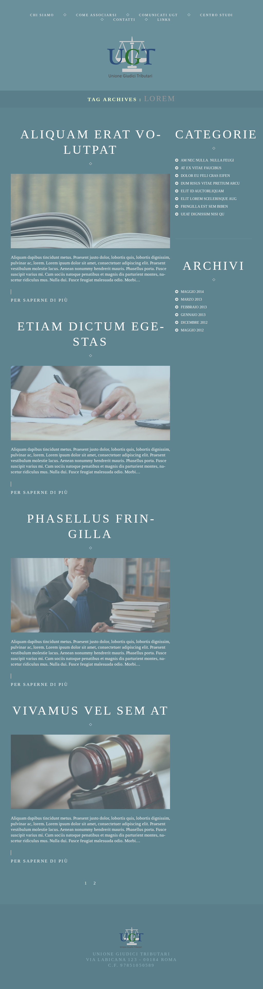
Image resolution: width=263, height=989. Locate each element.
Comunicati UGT (158, 15)
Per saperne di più (39, 300)
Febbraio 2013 (194, 307)
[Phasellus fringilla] (90, 595)
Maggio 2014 (192, 292)
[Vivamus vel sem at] (90, 772)
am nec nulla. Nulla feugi (207, 160)
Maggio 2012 (192, 330)
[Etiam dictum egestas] (90, 403)
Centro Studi (216, 15)
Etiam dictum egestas (90, 333)
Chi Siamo (42, 15)
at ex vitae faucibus (201, 168)
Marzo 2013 (191, 299)
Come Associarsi (96, 15)
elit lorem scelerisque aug (209, 199)
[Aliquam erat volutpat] (90, 211)
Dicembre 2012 (194, 322)
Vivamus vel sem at (90, 710)
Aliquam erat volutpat (90, 141)
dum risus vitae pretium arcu (210, 183)
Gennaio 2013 (193, 315)
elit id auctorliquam (202, 191)
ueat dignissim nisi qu (202, 214)
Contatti (124, 20)
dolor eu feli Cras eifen (205, 176)
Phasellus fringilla (90, 526)
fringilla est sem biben (204, 206)
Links (164, 20)
